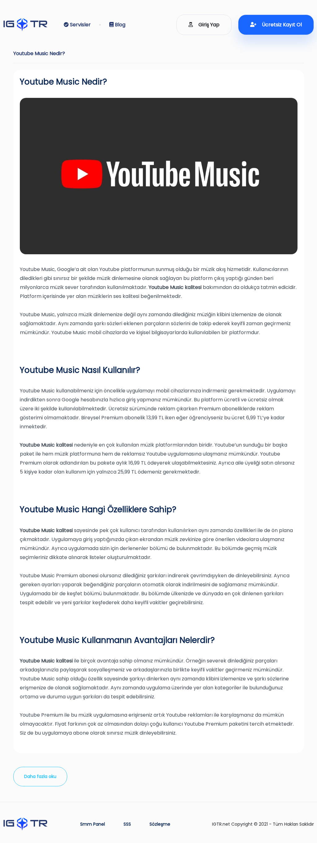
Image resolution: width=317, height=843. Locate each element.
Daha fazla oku (40, 776)
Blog (119, 24)
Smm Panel (92, 824)
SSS (127, 824)
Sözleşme (160, 824)
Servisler (80, 24)
